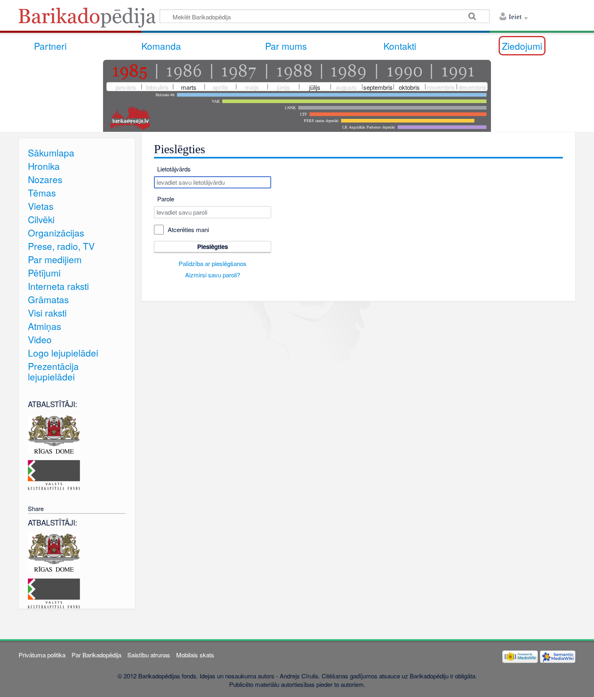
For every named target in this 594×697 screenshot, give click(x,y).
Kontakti (399, 45)
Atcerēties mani (188, 229)
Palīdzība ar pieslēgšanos (212, 263)
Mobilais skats (195, 655)
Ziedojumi (522, 45)
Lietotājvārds (174, 169)
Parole (165, 198)
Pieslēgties (212, 246)
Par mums (286, 45)
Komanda (161, 45)
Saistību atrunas (148, 655)
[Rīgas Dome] (54, 433)
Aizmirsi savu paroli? (212, 274)
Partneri (50, 45)
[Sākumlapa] (89, 20)
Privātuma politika (42, 655)
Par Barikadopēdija (96, 655)
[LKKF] (54, 474)
